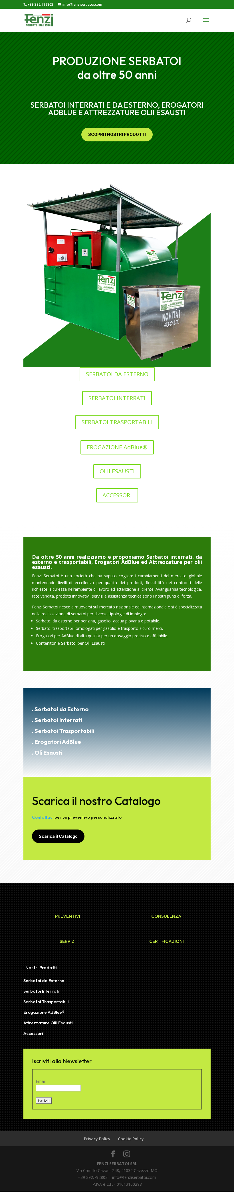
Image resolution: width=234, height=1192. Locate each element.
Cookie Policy (131, 1138)
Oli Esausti (48, 752)
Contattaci (43, 817)
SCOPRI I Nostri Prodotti (117, 134)
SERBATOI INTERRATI (117, 398)
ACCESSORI (117, 495)
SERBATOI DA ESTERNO (117, 374)
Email (41, 1081)
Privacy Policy (97, 1138)
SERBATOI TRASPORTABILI (117, 422)
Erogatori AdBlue (58, 741)
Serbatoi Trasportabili (64, 730)
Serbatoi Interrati (58, 720)
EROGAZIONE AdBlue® (117, 447)
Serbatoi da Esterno (62, 709)
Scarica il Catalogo (58, 836)
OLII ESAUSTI (117, 471)
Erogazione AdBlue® (43, 1012)
